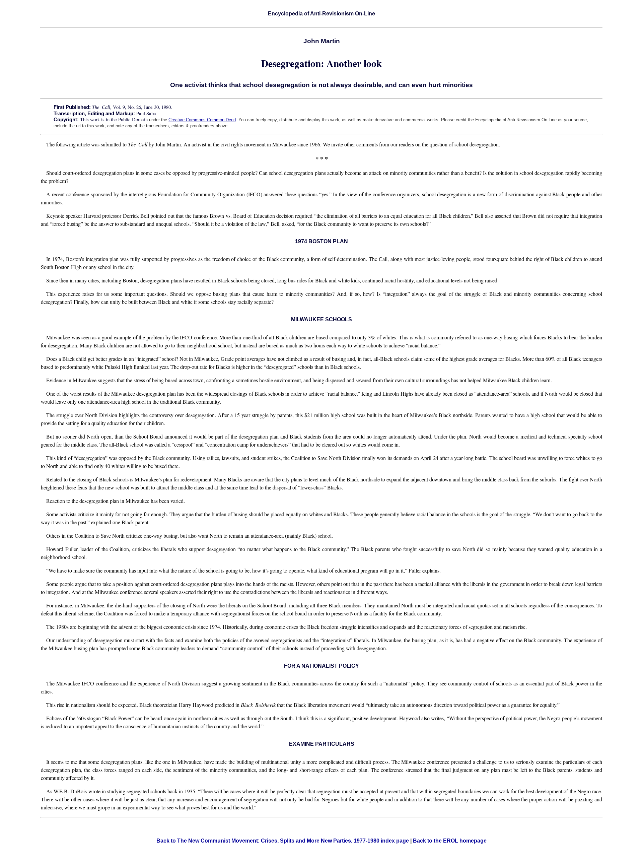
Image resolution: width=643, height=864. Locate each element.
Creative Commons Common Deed (202, 119)
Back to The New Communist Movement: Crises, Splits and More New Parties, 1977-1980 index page (283, 841)
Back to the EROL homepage (450, 841)
